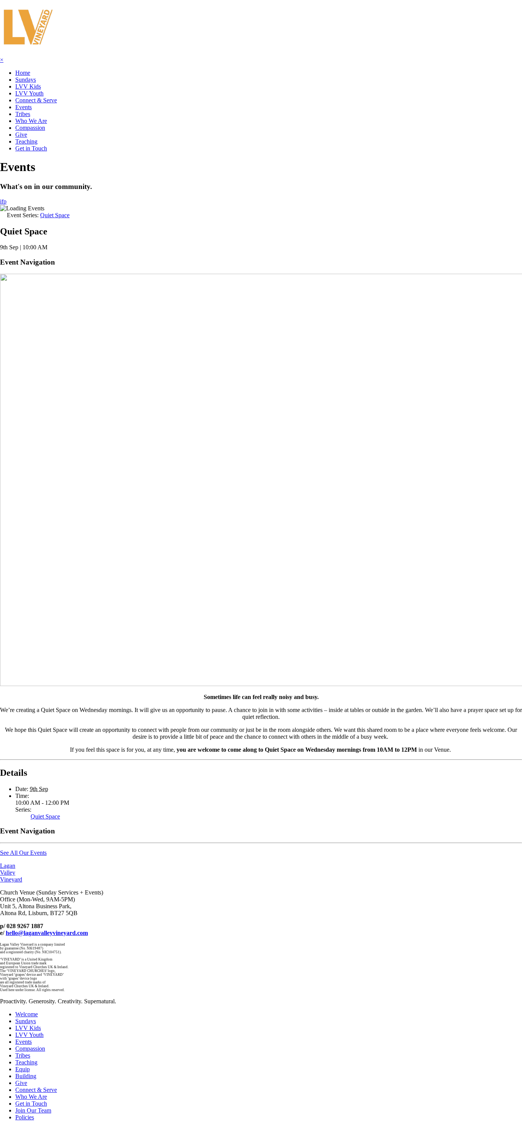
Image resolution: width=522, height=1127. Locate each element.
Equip (22, 1069)
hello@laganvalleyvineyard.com (47, 933)
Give (21, 134)
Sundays (25, 79)
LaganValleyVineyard (11, 872)
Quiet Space (45, 816)
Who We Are (31, 121)
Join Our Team (33, 1110)
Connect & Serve (36, 100)
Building (25, 1076)
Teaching (26, 141)
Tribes (22, 114)
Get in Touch (31, 148)
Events (23, 107)
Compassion (30, 127)
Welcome (26, 1014)
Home (22, 72)
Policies (24, 1117)
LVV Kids (28, 86)
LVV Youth (29, 93)
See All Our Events (23, 852)
